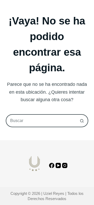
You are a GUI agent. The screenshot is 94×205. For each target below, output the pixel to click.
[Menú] (86, 10)
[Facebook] (51, 165)
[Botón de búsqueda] (82, 121)
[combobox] (41, 120)
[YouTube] (58, 165)
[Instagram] (64, 165)
